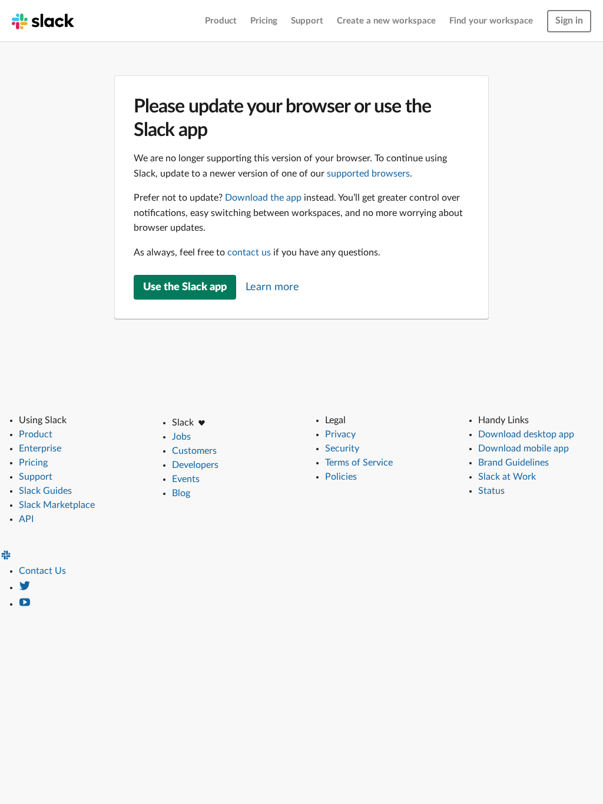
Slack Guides (45, 491)
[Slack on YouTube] (25, 604)
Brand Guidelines (513, 462)
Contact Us (42, 571)
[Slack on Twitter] (25, 587)
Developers (195, 465)
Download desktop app (526, 434)
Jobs (181, 436)
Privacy (340, 434)
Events (186, 479)
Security (342, 448)
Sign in (569, 20)
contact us (249, 252)
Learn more (272, 287)
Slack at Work (507, 476)
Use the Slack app (185, 287)
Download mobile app (523, 448)
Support (307, 20)
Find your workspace (491, 20)
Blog (181, 493)
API (26, 519)
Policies (341, 476)
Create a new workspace (386, 20)
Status (491, 491)
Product (221, 20)
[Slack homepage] (43, 20)
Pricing (263, 20)
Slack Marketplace (57, 505)
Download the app (263, 197)
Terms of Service (359, 462)
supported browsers (368, 173)
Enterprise (40, 448)
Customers (194, 451)
